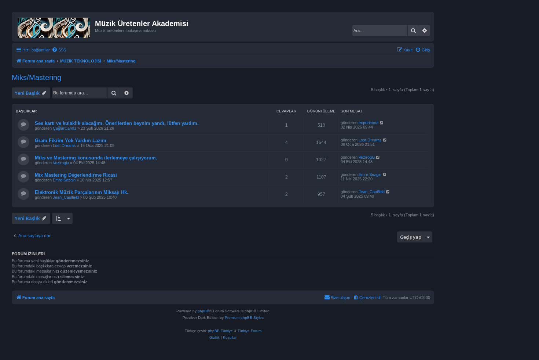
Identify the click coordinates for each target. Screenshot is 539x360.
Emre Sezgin (64, 180)
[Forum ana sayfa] (54, 26)
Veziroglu (61, 163)
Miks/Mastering (36, 77)
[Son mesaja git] (382, 122)
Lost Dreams (64, 145)
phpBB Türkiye (220, 331)
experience (368, 122)
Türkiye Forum (249, 331)
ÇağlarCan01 (64, 128)
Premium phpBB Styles (244, 318)
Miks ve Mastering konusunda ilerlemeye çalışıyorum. (96, 158)
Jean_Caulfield (66, 197)
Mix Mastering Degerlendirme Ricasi (76, 175)
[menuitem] (59, 50)
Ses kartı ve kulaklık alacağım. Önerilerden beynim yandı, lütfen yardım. (117, 123)
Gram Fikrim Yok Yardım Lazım (70, 140)
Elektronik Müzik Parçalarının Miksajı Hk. (81, 192)
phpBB (203, 311)
